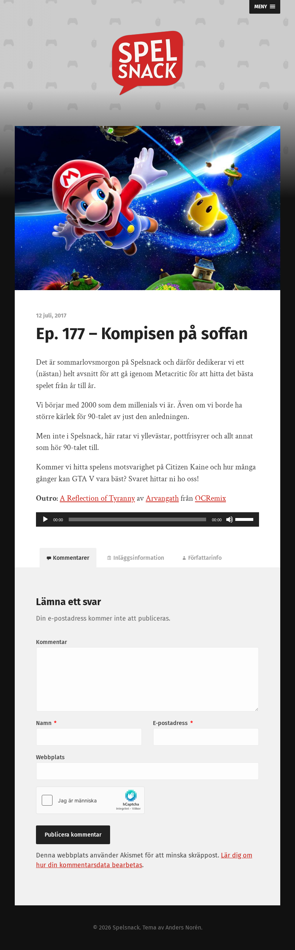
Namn (46, 723)
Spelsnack (126, 927)
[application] (147, 519)
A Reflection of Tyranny (97, 498)
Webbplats (50, 757)
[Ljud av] (229, 519)
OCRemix (210, 498)
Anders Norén (183, 927)
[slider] (245, 518)
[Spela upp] (45, 519)
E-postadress (173, 723)
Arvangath (162, 498)
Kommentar (51, 642)
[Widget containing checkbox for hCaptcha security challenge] (90, 800)
